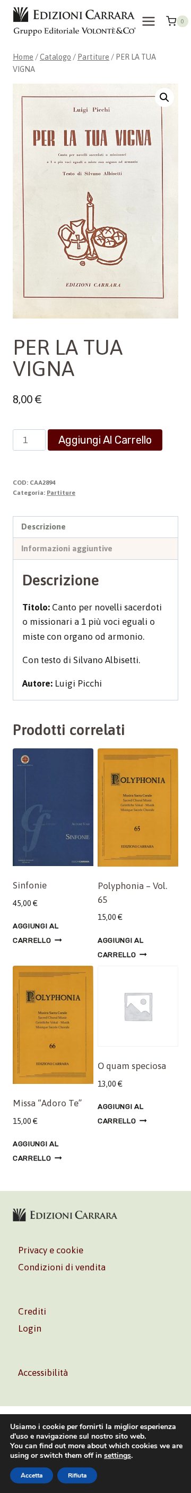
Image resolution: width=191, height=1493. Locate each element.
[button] (164, 97)
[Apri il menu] (149, 21)
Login (29, 1328)
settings (117, 1456)
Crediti (32, 1311)
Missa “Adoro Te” (47, 1103)
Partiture (61, 492)
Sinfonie (30, 885)
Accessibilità (43, 1372)
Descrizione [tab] (43, 526)
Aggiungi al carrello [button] (35, 932)
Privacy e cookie (50, 1250)
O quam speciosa (132, 1065)
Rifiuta (77, 1475)
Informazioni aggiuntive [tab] (66, 548)
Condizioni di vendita (62, 1267)
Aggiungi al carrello (105, 440)
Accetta (31, 1475)
